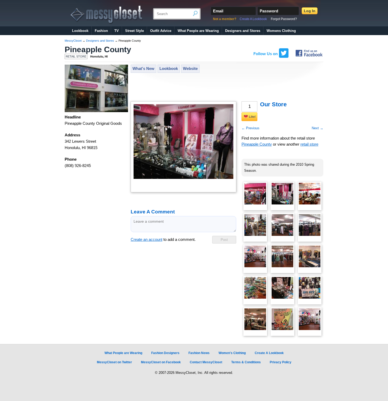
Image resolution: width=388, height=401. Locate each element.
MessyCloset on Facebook (161, 362)
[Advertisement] (227, 87)
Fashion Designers (165, 353)
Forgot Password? (284, 19)
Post (224, 240)
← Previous (250, 128)
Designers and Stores (242, 31)
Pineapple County (98, 49)
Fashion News (199, 353)
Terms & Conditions (246, 362)
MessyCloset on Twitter (114, 362)
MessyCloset (73, 40)
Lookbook (80, 31)
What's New (143, 68)
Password (269, 11)
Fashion (101, 31)
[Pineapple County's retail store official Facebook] (309, 56)
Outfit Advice (160, 31)
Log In (309, 11)
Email (218, 11)
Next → (317, 128)
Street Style (134, 31)
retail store (309, 144)
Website (190, 68)
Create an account (146, 239)
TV (116, 31)
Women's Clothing (232, 353)
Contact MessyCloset (206, 362)
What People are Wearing (198, 31)
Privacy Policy (280, 362)
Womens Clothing (281, 31)
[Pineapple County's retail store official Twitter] (283, 56)
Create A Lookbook (253, 19)
